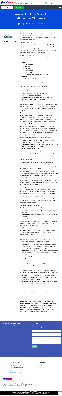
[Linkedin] (20, 372)
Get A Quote (40, 367)
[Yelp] (17, 372)
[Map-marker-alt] (22, 372)
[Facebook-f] (10, 372)
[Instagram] (15, 372)
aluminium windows (40, 33)
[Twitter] (13, 372)
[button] (59, 7)
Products (40, 365)
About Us (40, 369)
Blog (43, 23)
